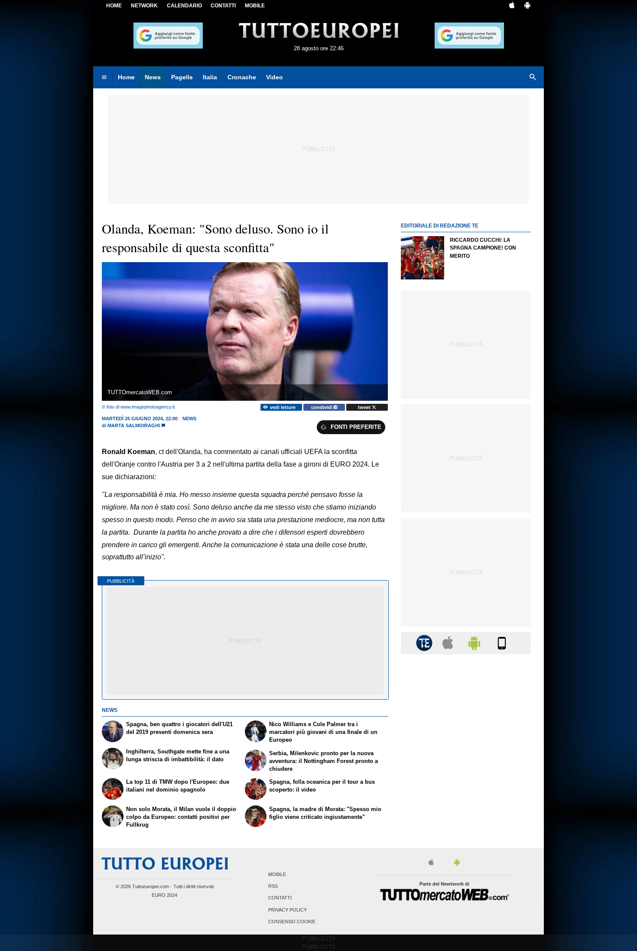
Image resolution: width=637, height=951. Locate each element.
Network (144, 5)
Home (114, 5)
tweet (365, 407)
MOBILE (255, 5)
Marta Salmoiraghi (133, 425)
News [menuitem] (153, 77)
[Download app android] (527, 6)
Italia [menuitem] (210, 77)
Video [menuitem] (274, 77)
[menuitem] (104, 77)
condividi (322, 407)
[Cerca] (533, 77)
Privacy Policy (287, 909)
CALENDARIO (184, 5)
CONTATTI (223, 5)
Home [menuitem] (126, 77)
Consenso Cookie (291, 921)
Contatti (280, 898)
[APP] (425, 642)
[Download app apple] (512, 6)
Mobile (277, 874)
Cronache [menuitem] (242, 77)
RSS (273, 886)
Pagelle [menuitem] (182, 77)
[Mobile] (502, 642)
